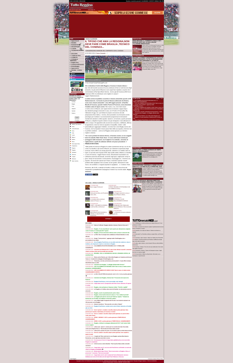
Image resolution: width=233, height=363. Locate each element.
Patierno (73, 113)
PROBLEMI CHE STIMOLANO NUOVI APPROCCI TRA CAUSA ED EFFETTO (122, 207)
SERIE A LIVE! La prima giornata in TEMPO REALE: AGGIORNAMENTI (112, 321)
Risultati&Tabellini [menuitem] (76, 44)
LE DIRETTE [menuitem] (74, 57)
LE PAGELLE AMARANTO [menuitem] (74, 60)
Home (71, 38)
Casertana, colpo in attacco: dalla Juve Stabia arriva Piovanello (149, 237)
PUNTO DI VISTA (137, 38)
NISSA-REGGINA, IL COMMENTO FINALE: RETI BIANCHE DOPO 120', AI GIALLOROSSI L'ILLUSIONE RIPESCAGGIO (146, 42)
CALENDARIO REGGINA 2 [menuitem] (77, 51)
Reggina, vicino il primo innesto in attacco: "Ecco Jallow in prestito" (111, 294)
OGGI (157, 98)
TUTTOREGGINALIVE (138, 55)
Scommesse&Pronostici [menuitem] (77, 64)
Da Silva (73, 101)
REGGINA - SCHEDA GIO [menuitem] (76, 71)
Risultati (77, 120)
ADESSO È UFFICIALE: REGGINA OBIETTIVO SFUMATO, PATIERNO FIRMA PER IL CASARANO (147, 181)
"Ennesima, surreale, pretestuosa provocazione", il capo (148, 111)
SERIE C (135, 178)
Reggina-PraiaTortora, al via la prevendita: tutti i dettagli (108, 281)
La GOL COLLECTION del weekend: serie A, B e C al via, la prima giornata (113, 274)
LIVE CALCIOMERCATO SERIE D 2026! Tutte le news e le (149, 107)
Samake (73, 110)
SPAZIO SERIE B (137, 148)
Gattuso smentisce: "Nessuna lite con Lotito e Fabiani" (108, 304)
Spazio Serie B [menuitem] (75, 41)
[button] (77, 117)
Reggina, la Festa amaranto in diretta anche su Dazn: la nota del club (111, 232)
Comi (73, 106)
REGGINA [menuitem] (73, 42)
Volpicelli (73, 108)
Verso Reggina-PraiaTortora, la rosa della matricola (147, 120)
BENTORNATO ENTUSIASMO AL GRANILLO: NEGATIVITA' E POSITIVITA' (98, 214)
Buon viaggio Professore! (96, 187)
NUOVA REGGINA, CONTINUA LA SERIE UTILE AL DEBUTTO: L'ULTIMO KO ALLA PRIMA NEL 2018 (147, 165)
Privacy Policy (160, 358)
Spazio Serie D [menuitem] (75, 68)
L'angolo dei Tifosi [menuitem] (76, 55)
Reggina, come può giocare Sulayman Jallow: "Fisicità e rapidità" (111, 287)
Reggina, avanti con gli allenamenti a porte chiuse (107, 293)
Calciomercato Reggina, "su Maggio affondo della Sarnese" (109, 264)
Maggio (73, 104)
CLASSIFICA (73, 122)
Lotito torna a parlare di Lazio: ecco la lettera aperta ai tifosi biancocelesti (113, 330)
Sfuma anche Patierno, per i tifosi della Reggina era (147, 115)
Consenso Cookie (152, 358)
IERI (162, 98)
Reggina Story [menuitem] (75, 62)
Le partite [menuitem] (73, 48)
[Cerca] (162, 1)
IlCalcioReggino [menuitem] (75, 66)
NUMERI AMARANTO (138, 163)
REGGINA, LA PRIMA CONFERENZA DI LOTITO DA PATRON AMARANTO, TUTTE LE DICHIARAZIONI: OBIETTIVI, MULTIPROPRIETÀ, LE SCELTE (147, 59)
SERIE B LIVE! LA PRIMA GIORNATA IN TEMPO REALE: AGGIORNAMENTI (146, 150)
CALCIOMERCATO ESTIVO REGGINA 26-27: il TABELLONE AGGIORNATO (145, 101)
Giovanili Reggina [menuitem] (75, 46)
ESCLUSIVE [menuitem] (74, 53)
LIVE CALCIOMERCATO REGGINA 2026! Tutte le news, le (149, 103)
